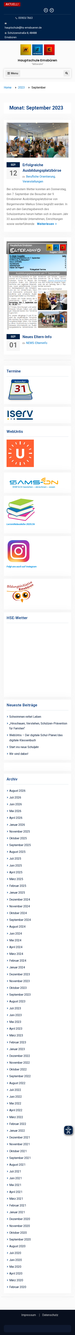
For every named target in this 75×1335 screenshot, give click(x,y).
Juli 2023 (15, 1008)
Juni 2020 (15, 1260)
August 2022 (17, 1083)
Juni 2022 (15, 1096)
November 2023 (19, 981)
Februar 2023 (17, 1042)
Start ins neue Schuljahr (24, 747)
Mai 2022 (15, 1103)
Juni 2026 (15, 804)
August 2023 (17, 1001)
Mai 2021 (15, 1185)
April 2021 (15, 1192)
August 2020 (17, 1246)
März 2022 (16, 1117)
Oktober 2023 (18, 988)
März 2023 (16, 1035)
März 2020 (16, 1280)
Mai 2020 (15, 1266)
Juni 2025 (15, 865)
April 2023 (15, 1028)
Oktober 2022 (18, 1069)
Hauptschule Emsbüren (37, 60)
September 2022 (20, 1076)
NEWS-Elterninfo (36, 343)
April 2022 (15, 1110)
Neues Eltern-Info (37, 337)
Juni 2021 (15, 1178)
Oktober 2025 (18, 838)
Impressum (28, 1315)
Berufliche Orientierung (40, 176)
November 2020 (19, 1226)
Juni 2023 (15, 1015)
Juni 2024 (15, 933)
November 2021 (19, 1144)
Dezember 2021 (19, 1137)
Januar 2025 (17, 892)
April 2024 (15, 947)
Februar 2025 (17, 886)
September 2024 (20, 920)
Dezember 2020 (19, 1219)
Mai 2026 (15, 811)
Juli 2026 (15, 797)
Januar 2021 (17, 1212)
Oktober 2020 (18, 1232)
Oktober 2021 (18, 1151)
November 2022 (19, 1062)
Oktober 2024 (18, 913)
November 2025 (19, 831)
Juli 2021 (15, 1171)
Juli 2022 (15, 1090)
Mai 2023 (15, 1022)
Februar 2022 (17, 1124)
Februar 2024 (17, 960)
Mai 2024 (15, 940)
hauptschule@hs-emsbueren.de (23, 27)
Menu (14, 73)
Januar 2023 (17, 1049)
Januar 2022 (17, 1130)
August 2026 (17, 790)
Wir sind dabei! (18, 754)
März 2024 (16, 954)
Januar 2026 (17, 824)
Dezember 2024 (19, 899)
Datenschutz (50, 1315)
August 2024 (17, 926)
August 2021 (17, 1164)
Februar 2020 (17, 1287)
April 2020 (15, 1273)
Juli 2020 (15, 1253)
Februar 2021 (17, 1205)
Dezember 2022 (19, 1056)
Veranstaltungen (33, 181)
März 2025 (16, 879)
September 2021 (20, 1158)
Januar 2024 (17, 967)
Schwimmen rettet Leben (22, 10)
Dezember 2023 (19, 974)
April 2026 (15, 818)
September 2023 (20, 994)
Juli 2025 (15, 858)
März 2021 (16, 1198)
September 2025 (20, 845)
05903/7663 (25, 17)
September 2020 (20, 1239)
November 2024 (19, 906)
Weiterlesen (45, 224)
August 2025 (17, 852)
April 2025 (15, 872)
